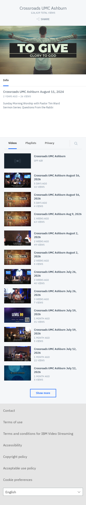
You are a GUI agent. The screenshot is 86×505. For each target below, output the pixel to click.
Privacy (49, 143)
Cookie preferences (17, 480)
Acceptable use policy (19, 468)
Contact (9, 410)
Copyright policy (15, 456)
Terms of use (13, 422)
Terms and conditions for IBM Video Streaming (38, 433)
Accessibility (12, 445)
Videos (12, 143)
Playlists (30, 143)
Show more (43, 393)
